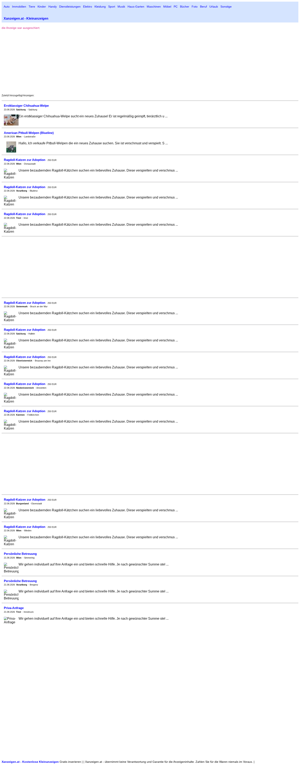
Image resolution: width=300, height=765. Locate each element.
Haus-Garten (136, 6)
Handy (52, 6)
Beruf (203, 6)
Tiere (32, 6)
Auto (7, 6)
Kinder (42, 6)
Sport (111, 6)
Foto (195, 6)
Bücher (184, 6)
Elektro (87, 6)
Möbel (167, 6)
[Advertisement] (36, 61)
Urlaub (213, 6)
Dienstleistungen (70, 6)
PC (176, 6)
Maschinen (154, 6)
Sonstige (226, 6)
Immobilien (19, 6)
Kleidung (100, 6)
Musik (121, 6)
